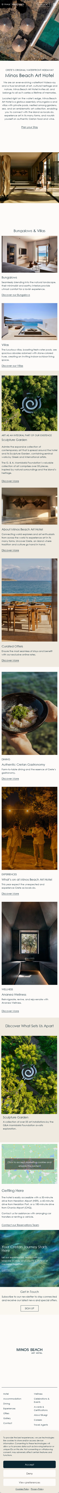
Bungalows (9, 277)
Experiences (9, 1408)
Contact (7, 1423)
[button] (54, 4)
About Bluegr (41, 1415)
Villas (5, 345)
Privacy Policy (37, 1489)
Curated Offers (12, 646)
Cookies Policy (22, 1489)
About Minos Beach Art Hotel (22, 529)
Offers (6, 1413)
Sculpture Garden (14, 440)
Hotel (6, 1394)
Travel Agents (41, 1424)
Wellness (38, 1394)
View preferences (29, 1482)
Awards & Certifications (41, 1409)
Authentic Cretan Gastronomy (23, 764)
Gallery (7, 1418)
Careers (38, 1420)
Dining (6, 1403)
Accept (29, 1464)
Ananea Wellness (14, 994)
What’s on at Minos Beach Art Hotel (27, 879)
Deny (29, 1473)
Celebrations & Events (41, 1400)
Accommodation (12, 1398)
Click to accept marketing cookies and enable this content (29, 1164)
